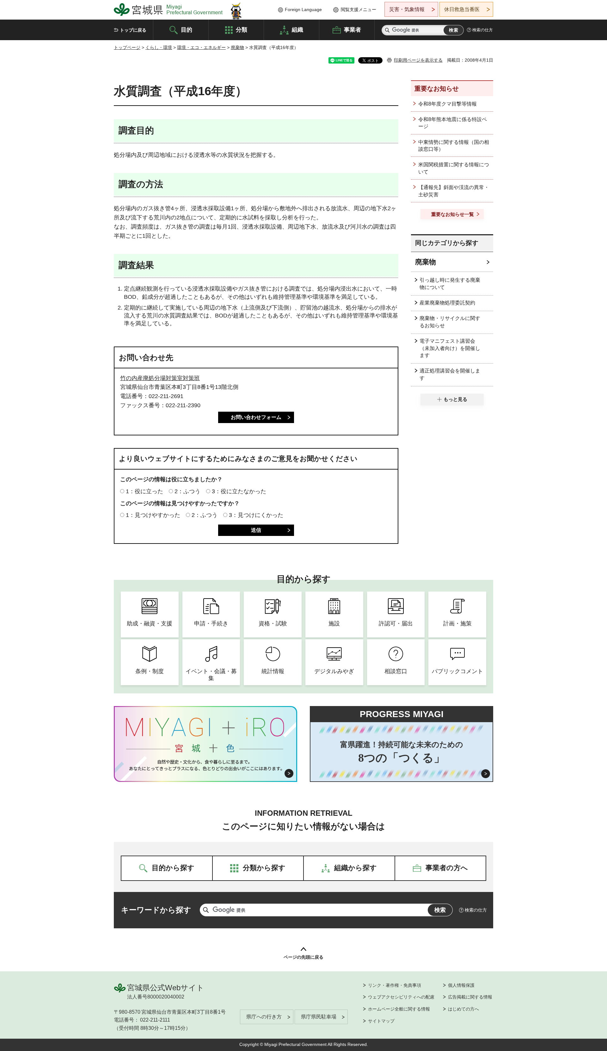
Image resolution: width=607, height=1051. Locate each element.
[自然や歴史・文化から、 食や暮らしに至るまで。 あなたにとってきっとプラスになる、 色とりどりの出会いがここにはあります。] (205, 765)
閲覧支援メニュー (358, 9)
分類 (241, 29)
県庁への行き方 (264, 1016)
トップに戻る (133, 30)
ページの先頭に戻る (303, 957)
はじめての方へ (463, 1008)
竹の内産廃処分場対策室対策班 (160, 378)
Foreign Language (303, 9)
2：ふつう (187, 491)
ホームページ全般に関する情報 (399, 1008)
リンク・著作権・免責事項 (394, 985)
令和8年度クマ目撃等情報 (447, 104)
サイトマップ (381, 1020)
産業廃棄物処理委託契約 (447, 302)
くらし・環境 (158, 47)
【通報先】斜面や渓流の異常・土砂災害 (453, 191)
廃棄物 (237, 47)
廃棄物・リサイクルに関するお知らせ (450, 322)
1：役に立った (144, 491)
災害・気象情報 (407, 9)
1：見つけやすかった (153, 515)
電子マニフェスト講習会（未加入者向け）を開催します (450, 348)
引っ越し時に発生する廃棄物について (450, 283)
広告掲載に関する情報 (470, 996)
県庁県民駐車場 (318, 1016)
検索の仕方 (482, 30)
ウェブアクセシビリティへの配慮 (401, 996)
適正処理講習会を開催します (450, 374)
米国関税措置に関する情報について (453, 168)
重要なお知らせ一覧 (452, 214)
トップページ (127, 47)
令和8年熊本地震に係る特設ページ (452, 123)
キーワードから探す (156, 910)
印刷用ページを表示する (418, 60)
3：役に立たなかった (239, 491)
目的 (186, 29)
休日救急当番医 (462, 9)
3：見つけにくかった (256, 515)
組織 (297, 29)
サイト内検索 (387, 30)
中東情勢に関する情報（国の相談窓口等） (453, 145)
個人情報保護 (461, 985)
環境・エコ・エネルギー (201, 47)
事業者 (352, 29)
